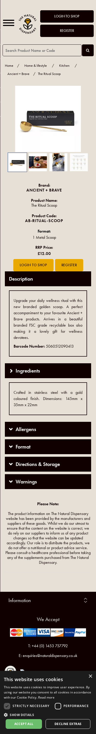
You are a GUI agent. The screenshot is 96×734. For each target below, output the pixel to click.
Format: (44, 231)
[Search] (88, 50)
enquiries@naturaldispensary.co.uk (50, 655)
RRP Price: (44, 247)
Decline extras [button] (68, 724)
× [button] (90, 676)
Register (67, 30)
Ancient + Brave (18, 74)
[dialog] (48, 702)
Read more (46, 697)
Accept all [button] (24, 724)
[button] (12, 118)
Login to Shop (66, 16)
